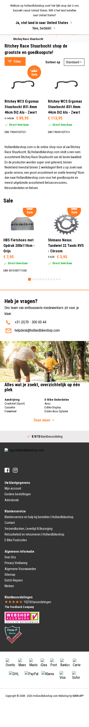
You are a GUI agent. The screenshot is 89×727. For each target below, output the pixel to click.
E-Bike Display (52, 407)
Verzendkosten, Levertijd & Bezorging (28, 528)
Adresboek (12, 500)
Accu (47, 403)
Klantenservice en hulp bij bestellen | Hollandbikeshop (39, 517)
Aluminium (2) (24, 176)
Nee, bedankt (41, 28)
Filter (17, 61)
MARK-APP (78, 696)
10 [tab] (54, 279)
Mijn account (13, 488)
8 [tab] (48, 279)
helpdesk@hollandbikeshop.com (37, 330)
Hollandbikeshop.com (45, 696)
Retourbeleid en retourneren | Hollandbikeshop (34, 534)
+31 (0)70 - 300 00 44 (30, 322)
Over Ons (10, 557)
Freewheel (10, 411)
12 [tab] (59, 279)
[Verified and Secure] (13, 634)
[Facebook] (7, 470)
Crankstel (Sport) (15, 403)
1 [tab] (29, 279)
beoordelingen (37, 602)
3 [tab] (35, 279)
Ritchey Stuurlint (20, 38)
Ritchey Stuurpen (21, 44)
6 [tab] (43, 279)
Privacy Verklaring (16, 563)
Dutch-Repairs (14, 580)
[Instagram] (15, 470)
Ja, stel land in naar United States (42, 23)
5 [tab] (40, 279)
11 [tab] (56, 279)
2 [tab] (32, 279)
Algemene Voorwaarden (20, 569)
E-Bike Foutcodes (16, 540)
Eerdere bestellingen (18, 494)
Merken (9, 586)
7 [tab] (45, 279)
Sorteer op (52, 62)
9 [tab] (51, 279)
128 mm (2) (22, 156)
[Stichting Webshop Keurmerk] (22, 617)
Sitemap (10, 574)
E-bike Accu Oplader (56, 411)
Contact (10, 523)
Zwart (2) (20, 196)
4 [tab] (37, 279)
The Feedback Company (19, 607)
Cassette (10, 407)
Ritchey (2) (22, 69)
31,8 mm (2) (22, 136)
